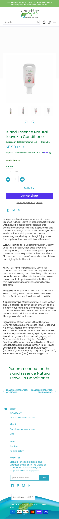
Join (44, 477)
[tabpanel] (29, 287)
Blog (12, 433)
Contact (14, 446)
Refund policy (17, 451)
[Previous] (26, 122)
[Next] (33, 122)
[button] (44, 22)
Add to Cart (29, 188)
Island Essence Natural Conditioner (17, 391)
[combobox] (19, 22)
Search (13, 441)
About (13, 424)
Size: (10, 166)
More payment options (30, 202)
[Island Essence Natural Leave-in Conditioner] (10, 111)
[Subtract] (8, 179)
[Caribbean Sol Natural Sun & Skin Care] (29, 13)
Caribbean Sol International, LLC (21, 142)
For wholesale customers (22, 429)
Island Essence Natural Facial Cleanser (42, 391)
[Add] (22, 179)
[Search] (38, 22)
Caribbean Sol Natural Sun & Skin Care (27, 504)
